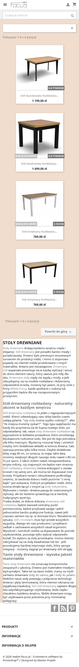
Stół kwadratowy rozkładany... (39, 163)
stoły (32, 420)
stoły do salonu (38, 575)
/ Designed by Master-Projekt (37, 660)
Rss (63, 608)
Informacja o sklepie (19, 645)
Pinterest (72, 608)
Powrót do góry (58, 331)
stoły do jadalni (65, 575)
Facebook (54, 608)
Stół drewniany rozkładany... (39, 231)
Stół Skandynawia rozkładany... (39, 95)
